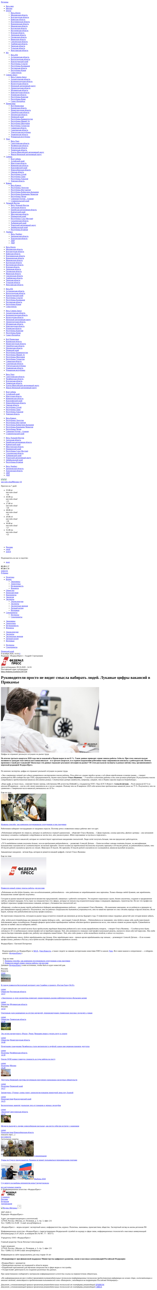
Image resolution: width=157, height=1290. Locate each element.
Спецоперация (40, 1156)
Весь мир (10, 6)
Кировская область (19, 108)
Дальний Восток (13, 203)
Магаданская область (19, 214)
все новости (6, 1137)
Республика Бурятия (19, 230)
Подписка (15, 615)
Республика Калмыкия (20, 66)
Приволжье (10, 103)
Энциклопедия (17, 601)
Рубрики (4, 573)
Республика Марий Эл (20, 121)
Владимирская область (20, 22)
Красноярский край (19, 168)
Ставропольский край (20, 201)
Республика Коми (18, 99)
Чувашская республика (20, 137)
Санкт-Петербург (18, 101)
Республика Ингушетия (21, 190)
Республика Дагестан (20, 188)
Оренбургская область (20, 112)
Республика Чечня (18, 196)
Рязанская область (18, 39)
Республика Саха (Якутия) (22, 219)
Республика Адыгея (19, 64)
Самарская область (18, 128)
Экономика (15, 582)
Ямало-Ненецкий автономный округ (26, 154)
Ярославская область (19, 50)
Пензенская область (19, 115)
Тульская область (18, 48)
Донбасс (9, 232)
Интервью (15, 610)
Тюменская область (19, 150)
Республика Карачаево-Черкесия (24, 194)
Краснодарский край (19, 61)
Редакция (5, 1201)
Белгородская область (20, 17)
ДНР (13, 243)
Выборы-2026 (40, 1179)
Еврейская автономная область (24, 210)
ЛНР (13, 241)
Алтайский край (18, 161)
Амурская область (18, 207)
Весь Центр (15, 13)
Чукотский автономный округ (23, 225)
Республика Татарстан (20, 126)
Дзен (111, 951)
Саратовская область (19, 130)
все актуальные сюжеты (11, 1187)
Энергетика (16, 584)
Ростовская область (19, 68)
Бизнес (9, 579)
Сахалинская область (19, 221)
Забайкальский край (19, 227)
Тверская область (18, 46)
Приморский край (18, 216)
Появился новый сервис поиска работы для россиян (26, 963)
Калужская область (19, 28)
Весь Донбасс (16, 234)
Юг (7, 53)
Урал (8, 139)
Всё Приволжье (17, 106)
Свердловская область (20, 143)
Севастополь (16, 73)
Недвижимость (17, 586)
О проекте (5, 1197)
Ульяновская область (19, 134)
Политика (10, 577)
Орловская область (19, 37)
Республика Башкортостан (22, 119)
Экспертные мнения (19, 606)
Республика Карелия (19, 97)
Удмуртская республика (21, 132)
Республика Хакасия (19, 179)
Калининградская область (22, 81)
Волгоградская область (20, 59)
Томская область (18, 181)
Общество (10, 590)
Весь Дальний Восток (20, 205)
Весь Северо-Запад (19, 77)
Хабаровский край (18, 223)
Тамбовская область (19, 44)
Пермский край (17, 117)
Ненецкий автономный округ (23, 86)
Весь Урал (15, 141)
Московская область (19, 15)
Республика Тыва (18, 176)
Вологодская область (19, 84)
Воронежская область (20, 24)
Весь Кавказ (16, 185)
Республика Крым (18, 70)
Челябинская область (19, 146)
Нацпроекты (11, 595)
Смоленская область (19, 42)
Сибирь (9, 157)
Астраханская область (20, 57)
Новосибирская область (21, 170)
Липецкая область (18, 35)
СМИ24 (98, 1287)
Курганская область (19, 148)
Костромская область (19, 30)
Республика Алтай (18, 174)
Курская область (17, 33)
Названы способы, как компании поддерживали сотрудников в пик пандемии (37, 961)
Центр (8, 11)
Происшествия (12, 593)
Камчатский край (18, 212)
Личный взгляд (17, 608)
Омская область (17, 172)
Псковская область (18, 95)
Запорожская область (19, 236)
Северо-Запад (11, 75)
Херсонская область (19, 238)
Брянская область (18, 19)
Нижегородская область (21, 110)
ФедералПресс (15, 953)
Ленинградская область (20, 88)
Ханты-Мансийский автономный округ (27, 152)
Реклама (9, 547)
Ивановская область (19, 26)
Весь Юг (14, 55)
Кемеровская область (19, 165)
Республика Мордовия (20, 123)
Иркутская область (18, 163)
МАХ (35, 951)
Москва (9, 8)
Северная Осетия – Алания (22, 199)
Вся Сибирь (16, 159)
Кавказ (9, 183)
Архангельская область (20, 79)
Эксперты (10, 599)
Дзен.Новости (45, 951)
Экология (10, 597)
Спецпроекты (11, 613)
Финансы (15, 588)
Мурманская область (19, 90)
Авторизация (6, 1204)
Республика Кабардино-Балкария (25, 192)
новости (4, 571)
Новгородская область (20, 92)
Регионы (4, 2)
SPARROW (99, 1285)
